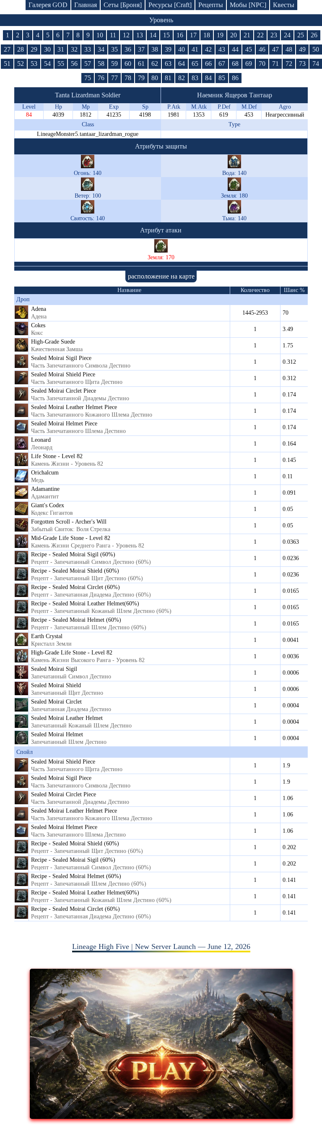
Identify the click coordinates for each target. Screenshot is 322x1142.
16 (180, 35)
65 (195, 63)
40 (181, 49)
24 (287, 35)
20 (233, 35)
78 (128, 77)
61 (141, 63)
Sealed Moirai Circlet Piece (63, 391)
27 (7, 49)
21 (247, 35)
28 (20, 49)
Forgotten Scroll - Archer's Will (68, 522)
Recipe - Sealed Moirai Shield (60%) (75, 571)
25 (300, 35)
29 (34, 49)
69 (248, 63)
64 (181, 63)
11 (113, 35)
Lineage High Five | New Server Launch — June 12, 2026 (161, 946)
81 (168, 77)
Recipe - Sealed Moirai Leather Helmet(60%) (85, 603)
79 (141, 77)
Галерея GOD (48, 4)
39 (168, 49)
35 (114, 49)
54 (47, 63)
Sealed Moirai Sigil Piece (61, 358)
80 (154, 77)
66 (208, 63)
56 (74, 63)
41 (195, 49)
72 (289, 63)
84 (208, 77)
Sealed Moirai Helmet (57, 734)
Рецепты (210, 4)
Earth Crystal (46, 636)
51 (7, 63)
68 (235, 63)
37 (141, 49)
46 (262, 49)
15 (166, 35)
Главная (85, 4)
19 (220, 35)
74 (315, 63)
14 (153, 35)
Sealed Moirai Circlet (56, 702)
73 (302, 63)
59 (114, 63)
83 (195, 77)
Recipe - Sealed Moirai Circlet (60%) (75, 587)
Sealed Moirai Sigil (54, 669)
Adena (38, 309)
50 (315, 49)
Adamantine (45, 489)
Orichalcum (45, 472)
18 (206, 35)
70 (262, 63)
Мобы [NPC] (248, 4)
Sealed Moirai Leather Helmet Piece (74, 407)
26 (314, 35)
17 (193, 35)
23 (273, 35)
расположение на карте (161, 276)
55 (60, 63)
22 (260, 35)
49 (302, 49)
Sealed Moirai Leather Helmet (67, 718)
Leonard (41, 440)
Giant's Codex (47, 505)
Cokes (38, 325)
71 (275, 63)
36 (128, 49)
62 (154, 63)
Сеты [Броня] (123, 4)
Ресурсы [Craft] (170, 4)
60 (128, 63)
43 (221, 49)
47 (275, 49)
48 (289, 49)
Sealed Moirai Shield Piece (63, 374)
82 (181, 77)
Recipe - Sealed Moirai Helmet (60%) (76, 620)
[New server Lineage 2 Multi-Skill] (161, 1116)
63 (168, 63)
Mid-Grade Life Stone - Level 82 (70, 538)
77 (114, 77)
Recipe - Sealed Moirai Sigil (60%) (73, 554)
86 (235, 77)
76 (101, 77)
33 (87, 49)
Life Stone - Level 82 (57, 456)
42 (208, 49)
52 (20, 63)
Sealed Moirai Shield (56, 685)
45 (248, 49)
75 (87, 77)
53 (34, 63)
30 (47, 49)
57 (87, 63)
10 (99, 35)
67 (221, 63)
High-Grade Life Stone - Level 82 (71, 652)
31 (60, 49)
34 (101, 49)
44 (235, 49)
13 (139, 35)
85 (221, 77)
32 (74, 49)
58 (101, 63)
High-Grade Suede (53, 342)
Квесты (283, 4)
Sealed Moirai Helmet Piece (64, 423)
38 (154, 49)
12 (126, 35)
